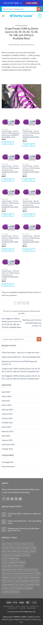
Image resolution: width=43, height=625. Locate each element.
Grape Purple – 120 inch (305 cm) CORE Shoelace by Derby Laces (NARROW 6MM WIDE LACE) (10, 275)
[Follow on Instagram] (8, 499)
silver (22, 584)
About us (25, 606)
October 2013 (7, 449)
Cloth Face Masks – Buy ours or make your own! (20, 352)
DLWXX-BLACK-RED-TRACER (12, 570)
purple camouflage (22, 581)
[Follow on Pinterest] (20, 499)
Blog (18, 606)
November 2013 (8, 444)
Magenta (5, 577)
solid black (19, 588)
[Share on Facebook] (15, 303)
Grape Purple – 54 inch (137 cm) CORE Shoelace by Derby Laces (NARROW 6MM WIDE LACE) (10, 170)
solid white (28, 588)
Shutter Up (30, 44)
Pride (4, 581)
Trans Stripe (15, 592)
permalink (21, 313)
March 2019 (6, 405)
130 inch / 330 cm (8, 548)
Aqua (18, 548)
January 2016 (7, 418)
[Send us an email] (16, 499)
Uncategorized (7, 462)
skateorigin (30, 584)
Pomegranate (34, 577)
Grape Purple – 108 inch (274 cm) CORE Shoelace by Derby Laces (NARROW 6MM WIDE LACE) (31, 240)
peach (26, 577)
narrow (12, 577)
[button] (3, 16)
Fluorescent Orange (31, 570)
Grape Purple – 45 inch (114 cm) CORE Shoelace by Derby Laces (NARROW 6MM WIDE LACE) (31, 135)
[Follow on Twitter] (12, 499)
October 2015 (7, 422)
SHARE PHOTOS (8, 606)
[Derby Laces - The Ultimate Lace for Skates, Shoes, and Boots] (22, 15)
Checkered (6, 555)
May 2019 (6, 401)
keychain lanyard (27, 573)
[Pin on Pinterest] (28, 303)
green (9, 573)
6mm (4, 544)
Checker (33, 551)
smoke (12, 588)
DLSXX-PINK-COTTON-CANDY (13, 566)
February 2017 (7, 409)
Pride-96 (11, 581)
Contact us (34, 606)
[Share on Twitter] (19, 303)
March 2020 (6, 396)
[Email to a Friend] (23, 303)
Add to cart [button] (7, 143)
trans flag (5, 592)
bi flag (34, 548)
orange (19, 577)
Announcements (21, 25)
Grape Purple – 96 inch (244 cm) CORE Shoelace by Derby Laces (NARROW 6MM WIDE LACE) (10, 240)
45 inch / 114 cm (13, 544)
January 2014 (7, 440)
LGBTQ (37, 573)
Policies (22, 608)
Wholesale (31, 608)
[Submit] (39, 9)
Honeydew (16, 573)
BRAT (14, 551)
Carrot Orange (23, 551)
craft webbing (16, 555)
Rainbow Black (35, 581)
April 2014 (6, 436)
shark (17, 584)
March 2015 (6, 427)
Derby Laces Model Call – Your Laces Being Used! (21, 357)
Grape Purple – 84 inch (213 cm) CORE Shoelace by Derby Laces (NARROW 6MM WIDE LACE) (31, 205)
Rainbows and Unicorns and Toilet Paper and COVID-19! (32, 323)
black (4, 551)
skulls (37, 584)
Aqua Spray (26, 548)
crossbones (26, 555)
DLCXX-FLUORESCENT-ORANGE (13, 562)
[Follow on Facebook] (4, 499)
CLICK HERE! (31, 3)
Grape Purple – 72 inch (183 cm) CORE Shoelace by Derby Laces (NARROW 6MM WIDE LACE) (10, 205)
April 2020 (6, 392)
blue (9, 551)
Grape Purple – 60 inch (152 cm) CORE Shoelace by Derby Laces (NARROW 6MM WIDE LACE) (31, 170)
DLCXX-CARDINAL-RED (10, 559)
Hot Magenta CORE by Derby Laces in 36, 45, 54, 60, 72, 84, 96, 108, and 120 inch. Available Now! (21, 377)
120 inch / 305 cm (27, 544)
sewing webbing (7, 584)
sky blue (5, 588)
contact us (37, 292)
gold (3, 573)
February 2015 (7, 431)
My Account (13, 608)
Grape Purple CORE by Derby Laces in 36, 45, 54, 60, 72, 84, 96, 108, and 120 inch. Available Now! (21, 370)
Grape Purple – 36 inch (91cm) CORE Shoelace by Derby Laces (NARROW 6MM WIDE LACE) (11, 134)
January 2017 (7, 414)
